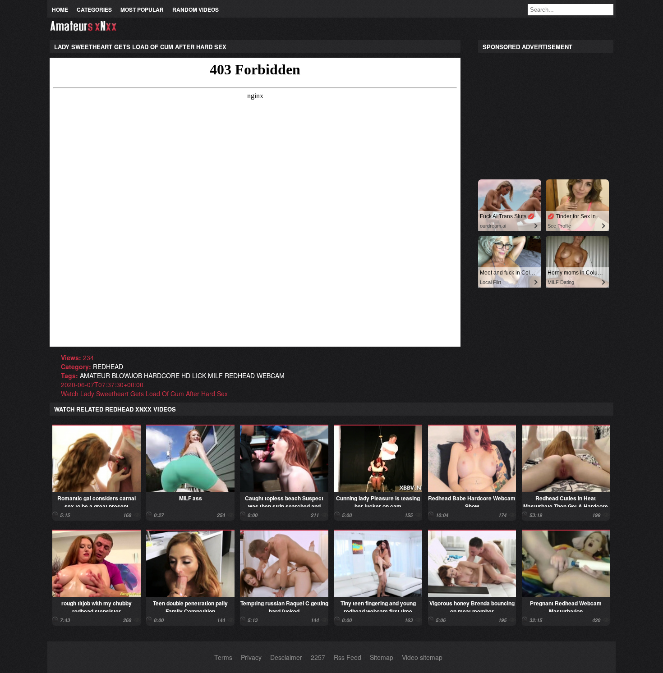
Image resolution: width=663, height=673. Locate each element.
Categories (94, 9)
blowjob (127, 375)
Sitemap (381, 657)
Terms (223, 657)
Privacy (251, 657)
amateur (95, 375)
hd (185, 375)
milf (215, 375)
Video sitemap (422, 657)
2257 (318, 657)
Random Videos (195, 9)
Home (60, 9)
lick (199, 375)
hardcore (162, 375)
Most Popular (142, 9)
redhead (108, 366)
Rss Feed (347, 657)
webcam (271, 375)
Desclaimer (286, 657)
